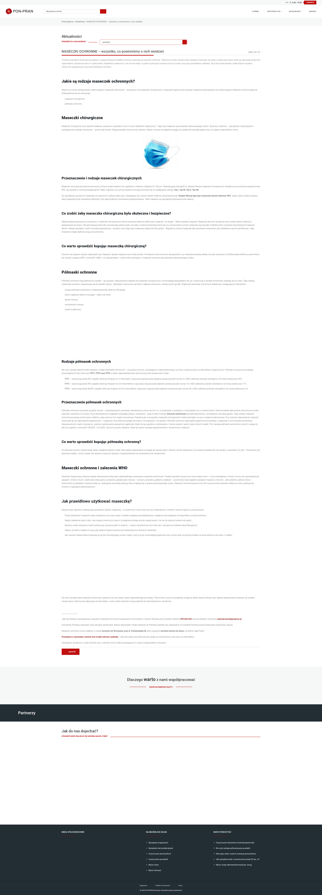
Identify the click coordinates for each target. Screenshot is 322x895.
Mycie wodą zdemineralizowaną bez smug (234, 865)
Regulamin (143, 885)
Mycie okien (154, 865)
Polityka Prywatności (162, 885)
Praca (180, 885)
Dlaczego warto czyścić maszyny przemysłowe (236, 854)
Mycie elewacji (155, 870)
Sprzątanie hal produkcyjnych (161, 848)
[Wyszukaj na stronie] (103, 11)
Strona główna (67, 22)
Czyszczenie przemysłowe (160, 854)
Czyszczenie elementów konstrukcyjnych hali (235, 843)
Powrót (72, 651)
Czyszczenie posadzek (158, 859)
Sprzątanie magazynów (158, 843)
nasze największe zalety (161, 687)
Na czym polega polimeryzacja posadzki (233, 848)
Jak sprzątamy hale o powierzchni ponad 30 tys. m (237, 859)
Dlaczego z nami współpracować (161, 679)
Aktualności (80, 22)
